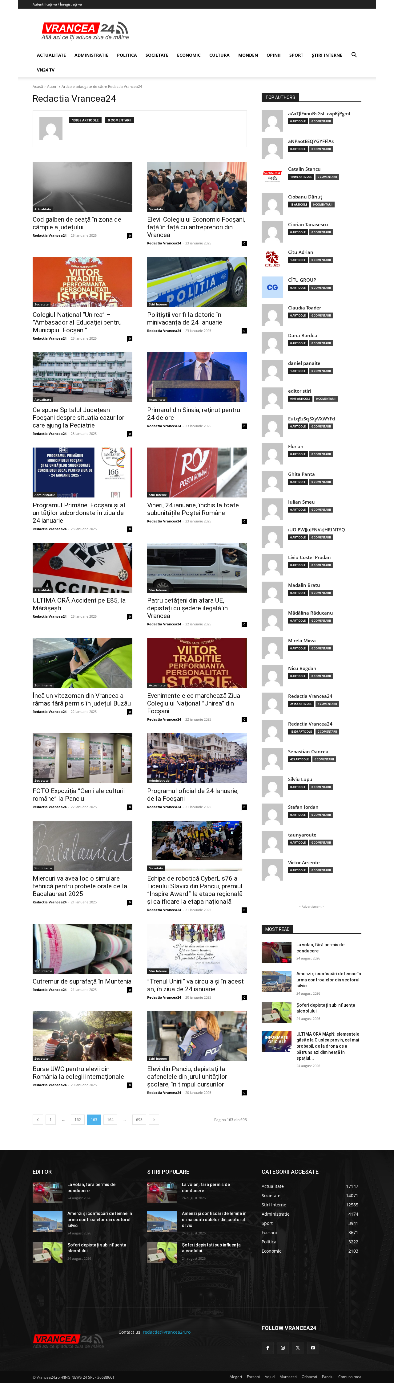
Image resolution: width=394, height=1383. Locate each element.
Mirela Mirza (302, 641)
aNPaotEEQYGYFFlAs (311, 141)
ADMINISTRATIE (91, 55)
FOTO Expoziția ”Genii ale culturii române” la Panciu (79, 794)
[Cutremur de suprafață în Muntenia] (82, 949)
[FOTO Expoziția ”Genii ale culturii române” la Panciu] (82, 758)
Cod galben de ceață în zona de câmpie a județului (77, 223)
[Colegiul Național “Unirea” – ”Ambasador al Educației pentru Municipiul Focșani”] (82, 282)
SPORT (296, 55)
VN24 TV (45, 70)
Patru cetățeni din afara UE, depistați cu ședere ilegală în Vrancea (187, 608)
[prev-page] (38, 1120)
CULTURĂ (219, 55)
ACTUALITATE (51, 55)
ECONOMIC (189, 55)
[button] (354, 56)
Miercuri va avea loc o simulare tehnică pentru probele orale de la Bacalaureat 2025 (80, 886)
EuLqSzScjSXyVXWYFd (311, 419)
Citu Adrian (300, 252)
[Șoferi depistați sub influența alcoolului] (276, 1012)
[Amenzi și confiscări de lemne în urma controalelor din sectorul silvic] (276, 981)
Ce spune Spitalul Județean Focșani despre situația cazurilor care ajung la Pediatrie (78, 417)
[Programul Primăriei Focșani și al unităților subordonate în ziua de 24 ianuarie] (82, 472)
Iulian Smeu (301, 502)
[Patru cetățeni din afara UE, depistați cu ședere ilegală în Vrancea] (197, 568)
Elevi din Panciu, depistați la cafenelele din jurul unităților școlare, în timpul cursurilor (187, 1076)
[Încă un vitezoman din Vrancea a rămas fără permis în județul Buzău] (82, 663)
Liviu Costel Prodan (309, 557)
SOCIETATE (157, 55)
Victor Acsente (304, 862)
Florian (296, 446)
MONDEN (248, 55)
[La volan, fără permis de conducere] (276, 952)
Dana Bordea (302, 335)
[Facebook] (268, 1348)
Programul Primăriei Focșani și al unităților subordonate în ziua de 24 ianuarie (79, 512)
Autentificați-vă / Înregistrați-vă (57, 4)
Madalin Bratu (304, 585)
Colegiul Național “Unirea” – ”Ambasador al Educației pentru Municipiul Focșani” (77, 322)
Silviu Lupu (300, 779)
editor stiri (299, 391)
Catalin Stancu (304, 169)
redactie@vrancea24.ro (167, 1332)
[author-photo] (54, 128)
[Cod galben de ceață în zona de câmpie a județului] (82, 187)
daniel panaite (304, 363)
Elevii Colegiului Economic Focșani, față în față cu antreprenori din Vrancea (196, 227)
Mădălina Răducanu (310, 613)
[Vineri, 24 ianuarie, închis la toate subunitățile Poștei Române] (197, 472)
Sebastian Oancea (308, 752)
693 (139, 1119)
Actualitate (42, 209)
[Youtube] (313, 1348)
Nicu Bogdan (302, 668)
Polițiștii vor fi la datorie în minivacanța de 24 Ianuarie (184, 318)
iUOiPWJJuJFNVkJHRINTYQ (316, 530)
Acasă (38, 86)
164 (110, 1119)
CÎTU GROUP (302, 280)
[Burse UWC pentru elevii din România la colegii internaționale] (82, 1036)
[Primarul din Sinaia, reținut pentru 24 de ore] (197, 377)
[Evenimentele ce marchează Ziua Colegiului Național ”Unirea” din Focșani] (197, 663)
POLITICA (127, 55)
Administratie (44, 495)
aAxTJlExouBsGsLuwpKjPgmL (319, 114)
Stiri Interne (158, 304)
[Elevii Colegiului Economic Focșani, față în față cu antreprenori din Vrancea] (197, 187)
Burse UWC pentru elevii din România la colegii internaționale (78, 1072)
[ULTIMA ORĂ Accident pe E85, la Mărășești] (82, 568)
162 (77, 1119)
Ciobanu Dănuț (305, 197)
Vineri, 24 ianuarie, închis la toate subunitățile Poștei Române (193, 509)
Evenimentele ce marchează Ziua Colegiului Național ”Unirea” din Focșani (193, 703)
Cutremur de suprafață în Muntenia (82, 981)
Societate (156, 209)
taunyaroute (302, 835)
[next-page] (154, 1120)
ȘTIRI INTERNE (327, 55)
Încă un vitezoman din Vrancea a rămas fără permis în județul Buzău (82, 699)
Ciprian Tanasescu (308, 224)
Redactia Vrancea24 (49, 235)
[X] (298, 1348)
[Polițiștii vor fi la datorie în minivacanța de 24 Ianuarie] (197, 282)
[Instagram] (283, 1348)
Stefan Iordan (303, 807)
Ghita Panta (301, 474)
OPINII (274, 55)
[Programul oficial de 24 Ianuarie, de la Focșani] (197, 758)
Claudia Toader (304, 308)
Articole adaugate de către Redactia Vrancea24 (102, 86)
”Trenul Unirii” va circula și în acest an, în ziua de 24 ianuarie (195, 985)
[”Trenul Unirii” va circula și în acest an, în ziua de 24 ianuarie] (197, 949)
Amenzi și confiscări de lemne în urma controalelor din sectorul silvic (328, 979)
